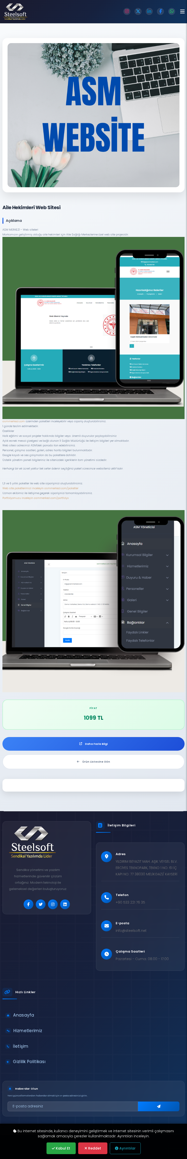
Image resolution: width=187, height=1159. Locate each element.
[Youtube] (65, 904)
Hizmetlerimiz (27, 1031)
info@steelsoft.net (131, 930)
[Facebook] (160, 11)
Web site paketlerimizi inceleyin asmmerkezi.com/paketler (40, 488)
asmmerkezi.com (13, 421)
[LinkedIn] (149, 11)
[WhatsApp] (171, 11)
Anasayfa (23, 1015)
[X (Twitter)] (138, 11)
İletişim (20, 1046)
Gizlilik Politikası (29, 1062)
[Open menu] (182, 11)
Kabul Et (62, 1148)
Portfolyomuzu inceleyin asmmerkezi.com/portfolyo (35, 498)
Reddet (94, 1148)
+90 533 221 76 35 (130, 902)
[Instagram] (126, 11)
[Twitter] (41, 904)
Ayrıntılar (127, 1148)
